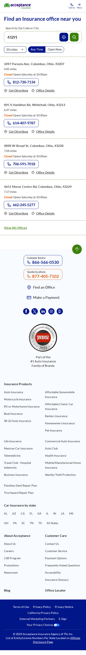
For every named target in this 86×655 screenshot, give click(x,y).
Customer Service (56, 551)
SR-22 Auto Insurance (17, 420)
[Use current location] (63, 37)
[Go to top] (77, 249)
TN (32, 523)
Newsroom (11, 572)
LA (62, 513)
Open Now (55, 49)
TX (40, 523)
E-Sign (63, 618)
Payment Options (56, 558)
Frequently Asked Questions (62, 565)
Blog (7, 590)
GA (39, 513)
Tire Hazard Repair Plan (19, 492)
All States (52, 523)
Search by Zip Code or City (22, 28)
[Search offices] (74, 37)
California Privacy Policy (43, 612)
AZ (14, 513)
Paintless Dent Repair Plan (20, 485)
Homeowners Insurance (60, 423)
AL (5, 513)
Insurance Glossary (57, 579)
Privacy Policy (42, 607)
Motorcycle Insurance (17, 399)
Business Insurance (16, 474)
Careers (9, 551)
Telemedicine (12, 455)
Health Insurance (55, 455)
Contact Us (52, 543)
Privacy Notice (64, 607)
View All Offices (15, 228)
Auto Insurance (13, 392)
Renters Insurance (56, 416)
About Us (10, 543)
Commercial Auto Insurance (62, 441)
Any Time (37, 49)
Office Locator (55, 590)
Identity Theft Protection (60, 474)
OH (6, 523)
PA (15, 523)
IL (47, 513)
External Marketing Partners (37, 618)
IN (54, 513)
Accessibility (53, 572)
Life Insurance (12, 441)
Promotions (11, 565)
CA (23, 513)
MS (71, 513)
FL (31, 513)
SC (23, 523)
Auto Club (51, 448)
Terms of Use (21, 607)
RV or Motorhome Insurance (22, 406)
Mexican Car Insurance (18, 448)
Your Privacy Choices (40, 624)
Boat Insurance (13, 413)
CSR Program (12, 558)
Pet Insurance (53, 430)
